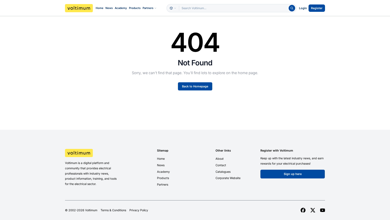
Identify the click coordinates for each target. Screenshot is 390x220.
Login (303, 8)
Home (99, 8)
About (220, 158)
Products (135, 8)
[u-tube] (322, 210)
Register (317, 8)
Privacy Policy (138, 210)
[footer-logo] (95, 153)
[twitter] (312, 210)
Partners (148, 8)
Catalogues (223, 171)
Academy (121, 8)
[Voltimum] (79, 8)
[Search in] (173, 8)
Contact (221, 165)
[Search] (292, 8)
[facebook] (303, 210)
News (109, 8)
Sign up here (293, 174)
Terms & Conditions (113, 210)
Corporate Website (228, 178)
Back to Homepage (195, 86)
